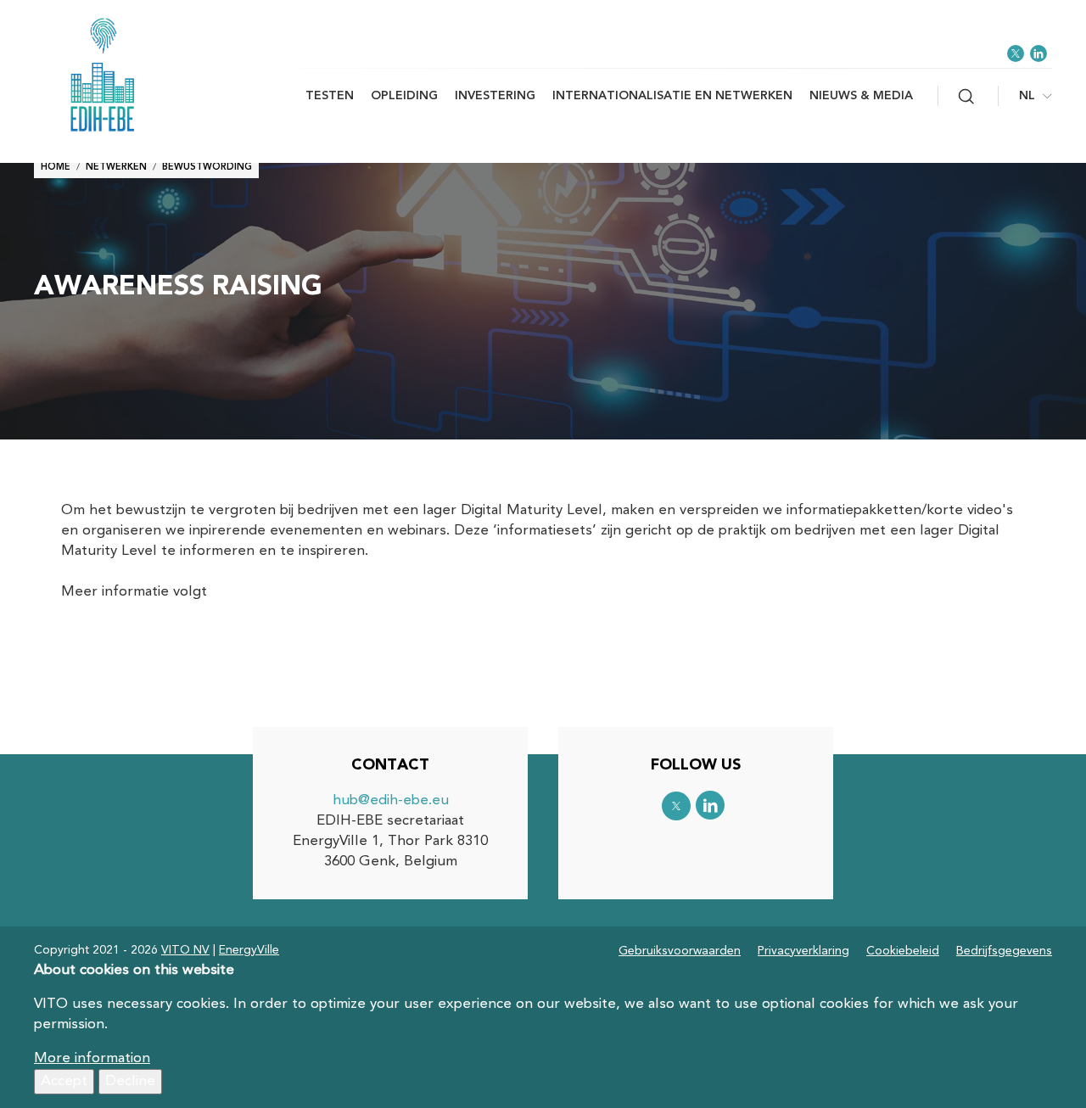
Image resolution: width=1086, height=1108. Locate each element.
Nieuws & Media (861, 96)
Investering (495, 96)
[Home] (136, 75)
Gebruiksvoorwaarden (680, 951)
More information (92, 1058)
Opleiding (404, 96)
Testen (329, 96)
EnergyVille (249, 950)
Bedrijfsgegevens (1004, 951)
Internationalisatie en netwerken (672, 96)
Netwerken (116, 167)
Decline (130, 1081)
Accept (64, 1081)
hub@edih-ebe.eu (391, 800)
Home (55, 167)
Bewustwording (207, 167)
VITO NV (185, 950)
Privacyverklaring (803, 951)
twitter (1015, 53)
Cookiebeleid (902, 951)
